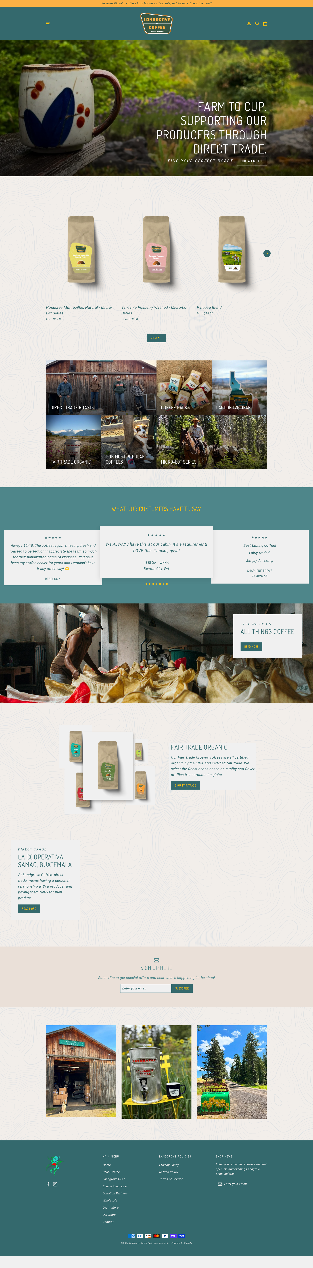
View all (156, 338)
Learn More (111, 1207)
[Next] (267, 253)
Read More (251, 646)
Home (107, 1165)
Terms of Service (171, 1179)
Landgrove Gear (114, 1179)
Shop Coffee (111, 1172)
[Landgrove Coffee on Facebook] (48, 1184)
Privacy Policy (169, 1165)
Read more (29, 908)
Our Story (109, 1215)
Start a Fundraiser (115, 1186)
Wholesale (110, 1200)
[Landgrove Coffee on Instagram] (55, 1184)
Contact (108, 1222)
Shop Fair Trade (185, 785)
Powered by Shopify (182, 1243)
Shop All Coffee (252, 161)
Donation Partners (115, 1193)
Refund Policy (168, 1172)
